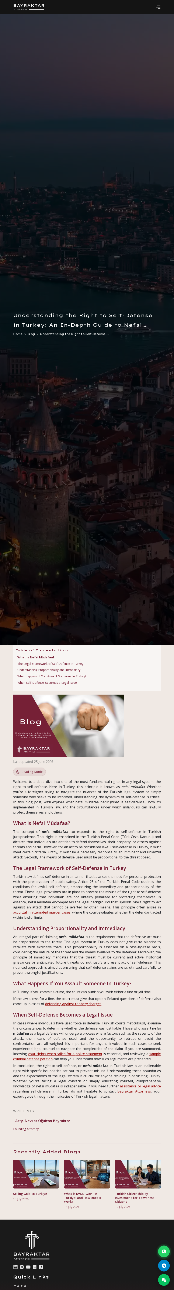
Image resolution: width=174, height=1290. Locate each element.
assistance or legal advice (140, 1086)
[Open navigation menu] (158, 7)
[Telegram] (164, 1265)
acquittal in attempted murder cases (41, 912)
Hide (61, 650)
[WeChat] (164, 1280)
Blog (31, 334)
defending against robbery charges (73, 1003)
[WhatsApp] (164, 1251)
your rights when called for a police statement (65, 1053)
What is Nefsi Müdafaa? (35, 657)
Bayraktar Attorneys (134, 1091)
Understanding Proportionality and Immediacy (48, 670)
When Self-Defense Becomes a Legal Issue (47, 683)
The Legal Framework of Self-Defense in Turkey (50, 664)
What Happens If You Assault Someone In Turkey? (51, 676)
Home (17, 334)
